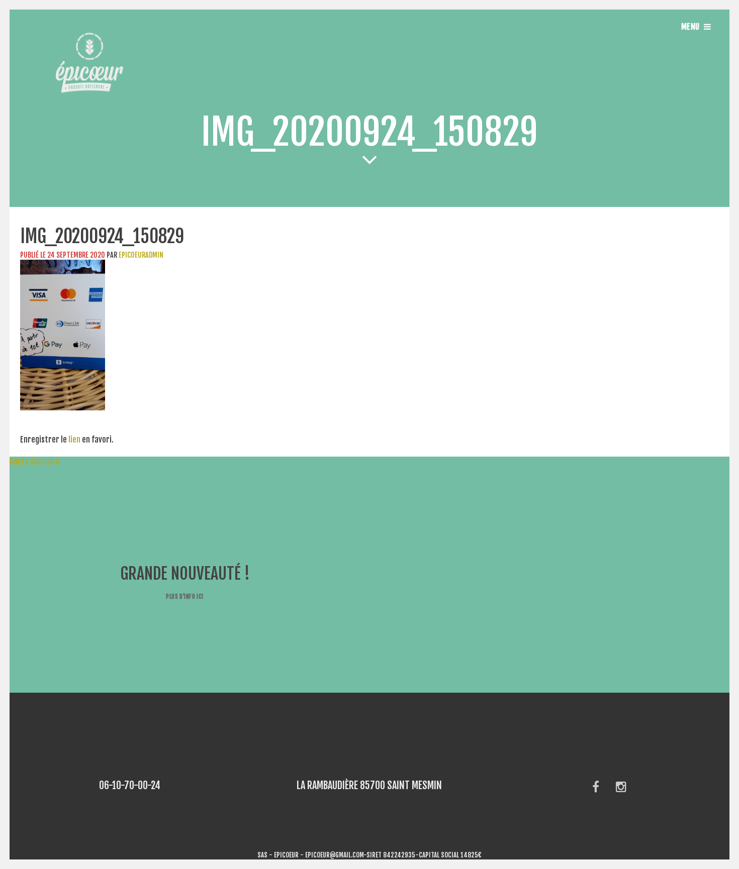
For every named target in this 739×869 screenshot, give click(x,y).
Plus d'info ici (184, 596)
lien (74, 439)
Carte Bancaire (30, 462)
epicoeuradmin (141, 255)
